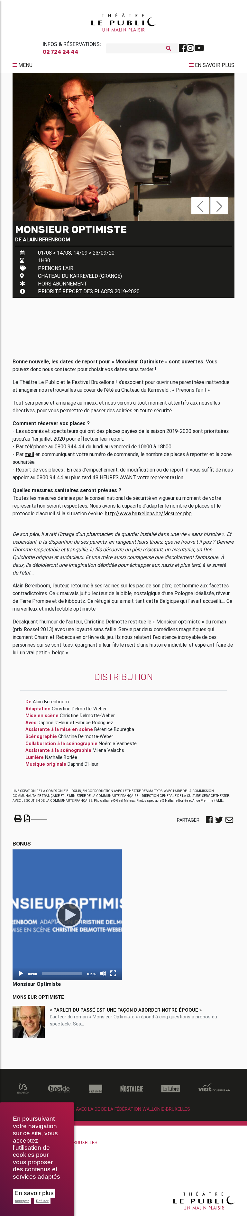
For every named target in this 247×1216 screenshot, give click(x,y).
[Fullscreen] (113, 973)
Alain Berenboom (46, 239)
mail (29, 454)
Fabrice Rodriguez (94, 722)
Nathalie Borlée (61, 757)
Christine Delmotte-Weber (79, 709)
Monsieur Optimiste (38, 997)
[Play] (67, 915)
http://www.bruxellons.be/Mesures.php (148, 513)
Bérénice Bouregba (114, 729)
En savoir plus (34, 1193)
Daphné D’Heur (53, 722)
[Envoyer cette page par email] (229, 820)
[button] (200, 205)
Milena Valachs (108, 750)
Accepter (22, 1201)
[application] (67, 914)
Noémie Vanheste (118, 743)
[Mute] (103, 973)
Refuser (42, 1201)
